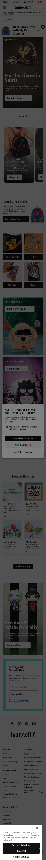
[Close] (37, 828)
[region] (21, 842)
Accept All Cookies (21, 845)
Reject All (21, 851)
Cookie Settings (21, 856)
